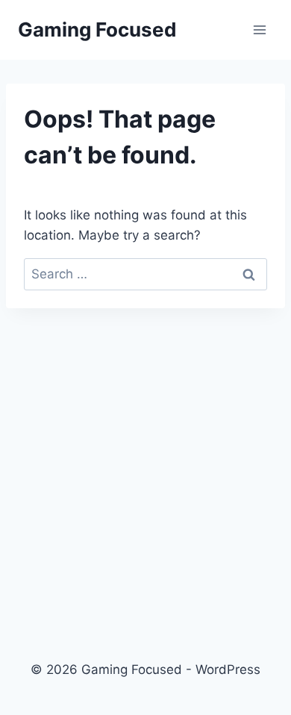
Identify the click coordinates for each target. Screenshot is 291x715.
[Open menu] (259, 29)
